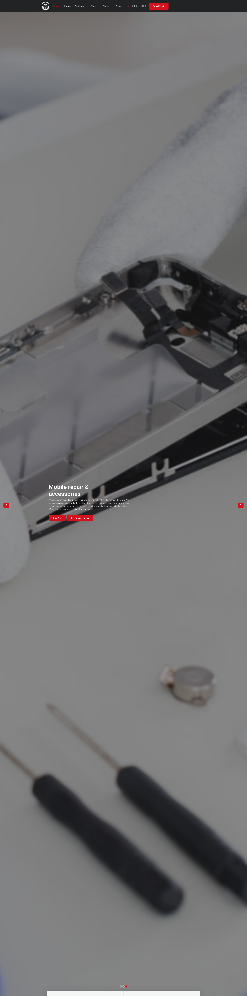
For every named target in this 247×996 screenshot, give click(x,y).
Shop (93, 6)
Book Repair (159, 6)
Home (56, 6)
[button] (6, 505)
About (106, 6)
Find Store (80, 6)
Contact (119, 6)
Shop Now (57, 524)
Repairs (67, 6)
